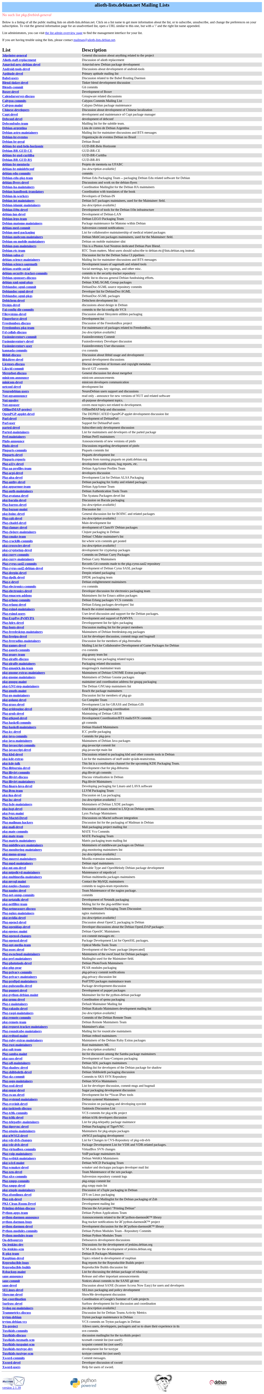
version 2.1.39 (11, 1387)
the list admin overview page (63, 33)
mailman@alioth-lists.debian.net (94, 40)
